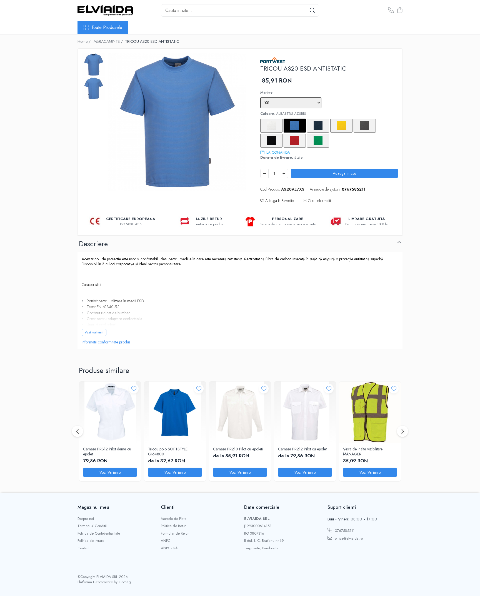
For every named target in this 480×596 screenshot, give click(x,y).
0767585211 (344, 530)
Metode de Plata (173, 518)
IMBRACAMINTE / (108, 41)
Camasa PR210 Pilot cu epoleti (238, 449)
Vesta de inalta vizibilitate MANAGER (362, 452)
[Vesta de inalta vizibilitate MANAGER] (370, 412)
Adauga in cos (344, 173)
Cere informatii (319, 200)
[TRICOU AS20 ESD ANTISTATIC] (177, 122)
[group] (177, 122)
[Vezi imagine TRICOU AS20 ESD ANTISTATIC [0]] (93, 64)
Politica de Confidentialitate (99, 533)
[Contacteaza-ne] (391, 10)
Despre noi (86, 518)
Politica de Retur (173, 525)
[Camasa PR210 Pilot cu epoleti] (240, 412)
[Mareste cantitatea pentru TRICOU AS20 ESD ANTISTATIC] (284, 173)
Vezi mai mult (94, 332)
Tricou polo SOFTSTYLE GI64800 (168, 452)
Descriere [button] (93, 243)
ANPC (165, 540)
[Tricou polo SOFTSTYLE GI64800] (175, 412)
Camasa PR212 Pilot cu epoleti (303, 449)
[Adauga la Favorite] (134, 388)
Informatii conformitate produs (106, 342)
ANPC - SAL (170, 548)
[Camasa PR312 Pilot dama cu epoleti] (110, 412)
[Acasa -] (105, 10)
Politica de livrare (91, 540)
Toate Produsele (106, 27)
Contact (83, 548)
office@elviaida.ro (348, 538)
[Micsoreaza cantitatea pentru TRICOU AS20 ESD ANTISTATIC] (264, 173)
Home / (85, 41)
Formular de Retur (175, 533)
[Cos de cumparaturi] (399, 10)
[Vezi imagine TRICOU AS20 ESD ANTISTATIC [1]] (93, 88)
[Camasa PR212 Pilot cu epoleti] (305, 412)
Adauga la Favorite (279, 200)
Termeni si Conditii (92, 525)
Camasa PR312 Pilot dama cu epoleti (107, 452)
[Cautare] (312, 10)
